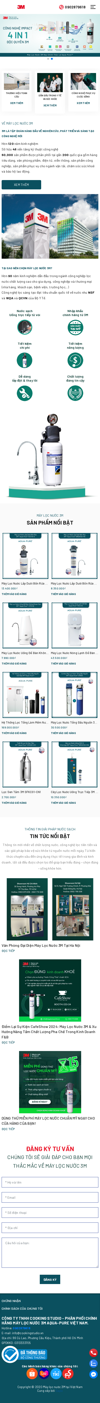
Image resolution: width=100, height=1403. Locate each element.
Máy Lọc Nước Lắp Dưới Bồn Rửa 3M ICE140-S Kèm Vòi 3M (40, 583)
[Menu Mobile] (94, 7)
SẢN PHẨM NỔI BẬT (50, 522)
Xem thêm (16, 102)
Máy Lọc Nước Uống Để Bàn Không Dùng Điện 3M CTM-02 (40, 653)
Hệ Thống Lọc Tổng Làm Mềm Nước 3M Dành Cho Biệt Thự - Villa (45, 722)
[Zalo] (93, 1363)
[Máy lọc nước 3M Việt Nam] (21, 6)
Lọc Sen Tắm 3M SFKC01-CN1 (21, 792)
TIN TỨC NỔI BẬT (50, 836)
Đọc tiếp (8, 951)
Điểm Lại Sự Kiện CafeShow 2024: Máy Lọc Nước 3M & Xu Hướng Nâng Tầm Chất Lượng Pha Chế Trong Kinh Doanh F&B (49, 1031)
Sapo (59, 1391)
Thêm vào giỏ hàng (14, 593)
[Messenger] (93, 1374)
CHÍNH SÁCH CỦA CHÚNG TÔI (22, 1308)
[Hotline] (93, 1353)
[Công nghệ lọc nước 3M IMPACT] (50, 35)
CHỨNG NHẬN (11, 1301)
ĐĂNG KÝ (50, 1279)
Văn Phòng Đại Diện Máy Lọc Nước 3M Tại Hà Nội (41, 945)
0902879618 (75, 7)
